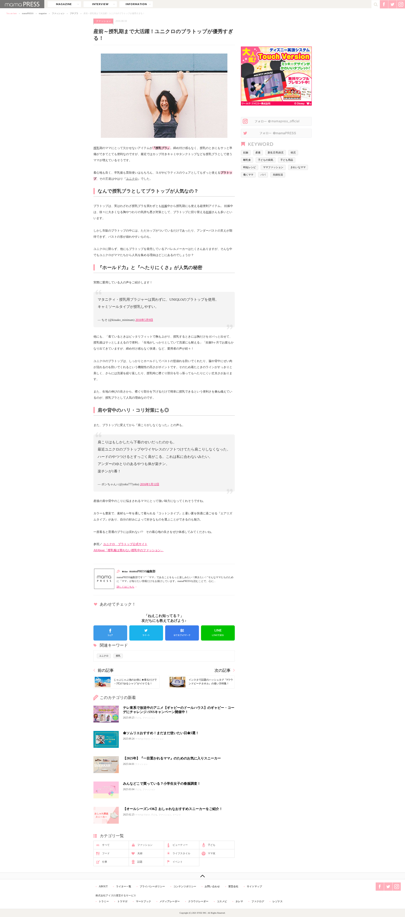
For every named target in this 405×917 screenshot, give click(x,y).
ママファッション (273, 167)
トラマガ (122, 901)
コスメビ (222, 901)
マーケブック (143, 901)
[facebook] (110, 633)
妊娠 (164, 206)
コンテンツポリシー (184, 886)
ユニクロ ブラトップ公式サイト (125, 544)
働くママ (248, 174)
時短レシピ (249, 167)
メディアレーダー (169, 901)
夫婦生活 (278, 174)
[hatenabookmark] (182, 633)
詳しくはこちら (125, 586)
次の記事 (223, 670)
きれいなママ (298, 167)
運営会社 (233, 886)
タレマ (239, 901)
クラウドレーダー (198, 901)
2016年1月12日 (149, 484)
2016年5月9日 (144, 320)
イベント (178, 861)
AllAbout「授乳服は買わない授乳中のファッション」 (128, 550)
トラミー (104, 901)
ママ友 (211, 853)
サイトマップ (254, 886)
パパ (263, 174)
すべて (106, 844)
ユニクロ (132, 178)
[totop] (202, 876)
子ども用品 (286, 159)
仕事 (104, 861)
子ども (211, 844)
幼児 (293, 152)
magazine (64, 4)
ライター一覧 (123, 886)
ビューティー (180, 844)
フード (106, 853)
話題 (139, 861)
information (136, 4)
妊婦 (209, 212)
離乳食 (247, 159)
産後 (258, 152)
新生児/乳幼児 (276, 152)
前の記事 (106, 670)
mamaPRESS (28, 13)
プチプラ (74, 13)
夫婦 (139, 853)
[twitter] (146, 633)
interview (100, 4)
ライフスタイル (181, 853)
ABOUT (103, 886)
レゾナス (278, 901)
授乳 (96, 148)
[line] (218, 633)
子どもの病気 (265, 159)
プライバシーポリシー (152, 886)
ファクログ (257, 901)
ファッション (58, 13)
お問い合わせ (212, 886)
